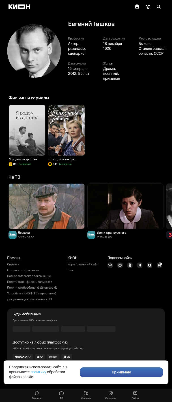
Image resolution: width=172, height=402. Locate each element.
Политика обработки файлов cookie (32, 288)
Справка (13, 264)
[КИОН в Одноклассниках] (131, 265)
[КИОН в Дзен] (151, 265)
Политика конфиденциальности (29, 282)
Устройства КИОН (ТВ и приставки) (31, 294)
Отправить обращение (23, 270)
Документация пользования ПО (29, 299)
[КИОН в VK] (112, 265)
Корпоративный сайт (82, 264)
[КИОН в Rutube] (161, 265)
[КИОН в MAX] (121, 265)
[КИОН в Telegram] (141, 265)
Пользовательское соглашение (29, 276)
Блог (71, 270)
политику (38, 372)
